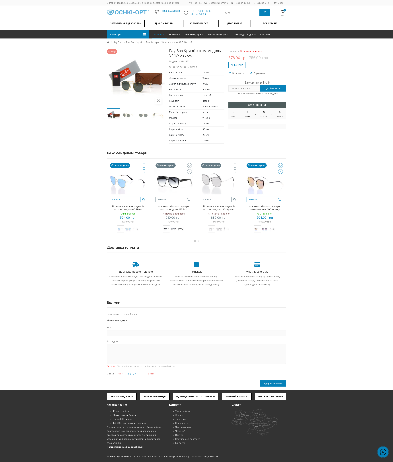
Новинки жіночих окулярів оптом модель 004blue (128, 208)
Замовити (275, 88)
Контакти (265, 34)
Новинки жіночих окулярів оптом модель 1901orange (265, 208)
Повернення (182, 423)
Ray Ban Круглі (134, 42)
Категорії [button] (115, 34)
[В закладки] (144, 165)
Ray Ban (158, 34)
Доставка (180, 419)
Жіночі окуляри (193, 34)
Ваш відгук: (112, 341)
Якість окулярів (183, 427)
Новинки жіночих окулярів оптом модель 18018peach (219, 208)
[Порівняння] (144, 171)
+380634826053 (171, 11)
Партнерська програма (187, 439)
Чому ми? (180, 431)
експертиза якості (131, 435)
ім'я (109, 327)
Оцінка (110, 373)
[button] (282, 12)
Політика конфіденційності (173, 456)
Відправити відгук (273, 383)
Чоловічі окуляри (217, 34)
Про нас (197, 3)
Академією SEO (212, 456)
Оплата (179, 415)
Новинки (173, 34)
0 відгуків (192, 67)
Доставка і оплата (218, 3)
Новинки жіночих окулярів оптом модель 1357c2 (174, 208)
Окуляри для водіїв (243, 34)
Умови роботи (182, 411)
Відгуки (179, 435)
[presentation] (102, 199)
